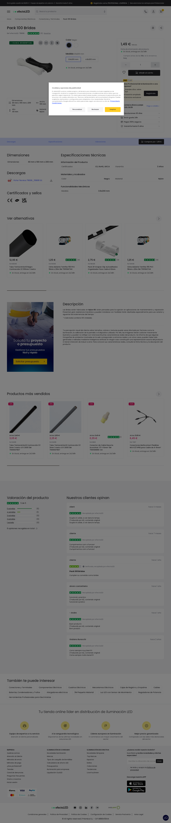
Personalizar (77, 109)
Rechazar (95, 109)
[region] (86, 99)
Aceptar (113, 109)
